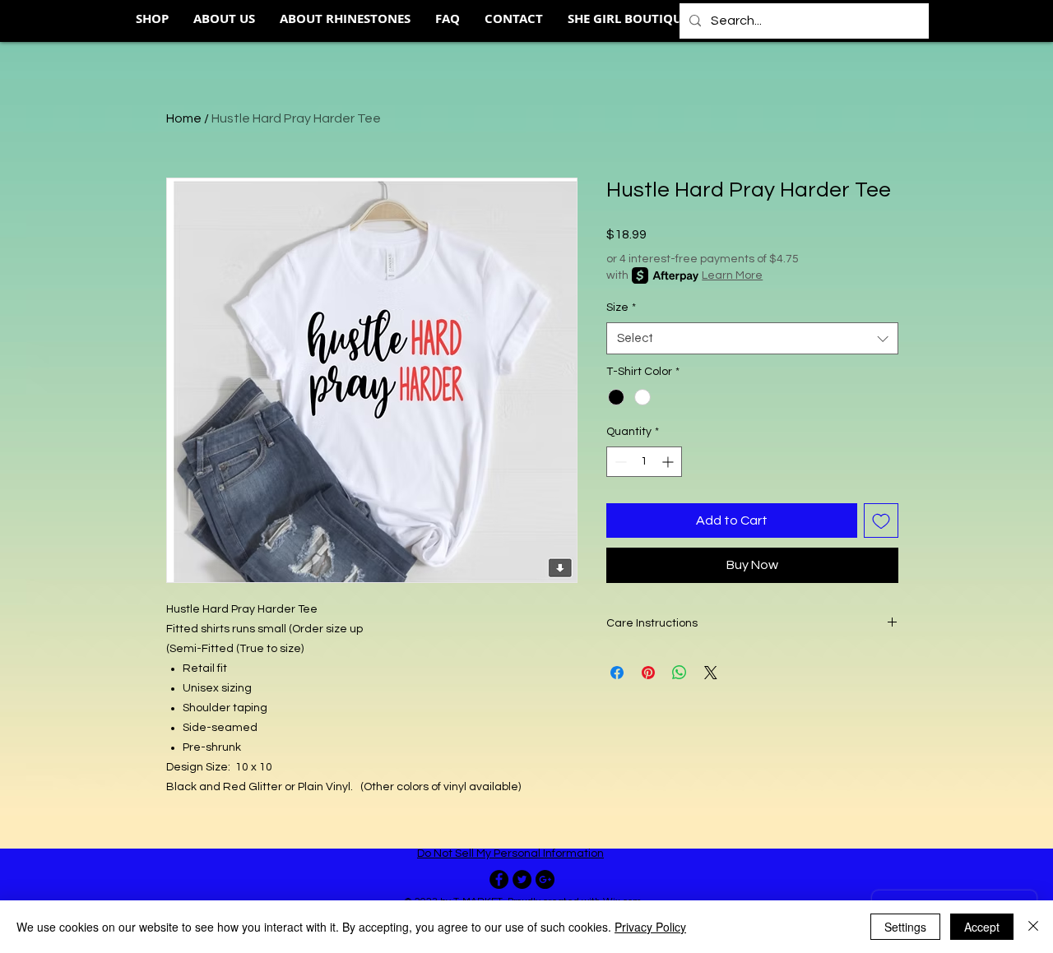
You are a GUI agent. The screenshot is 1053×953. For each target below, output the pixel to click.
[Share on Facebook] (617, 672)
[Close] (1033, 927)
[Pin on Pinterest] (648, 672)
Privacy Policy (650, 926)
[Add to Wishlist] (881, 520)
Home (184, 118)
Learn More (732, 275)
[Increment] (669, 461)
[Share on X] (711, 672)
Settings (905, 926)
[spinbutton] (644, 461)
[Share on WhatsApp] (679, 672)
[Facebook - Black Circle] (498, 879)
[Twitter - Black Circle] (522, 879)
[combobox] (752, 338)
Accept (982, 926)
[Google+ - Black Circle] (545, 879)
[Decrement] (619, 461)
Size (621, 307)
